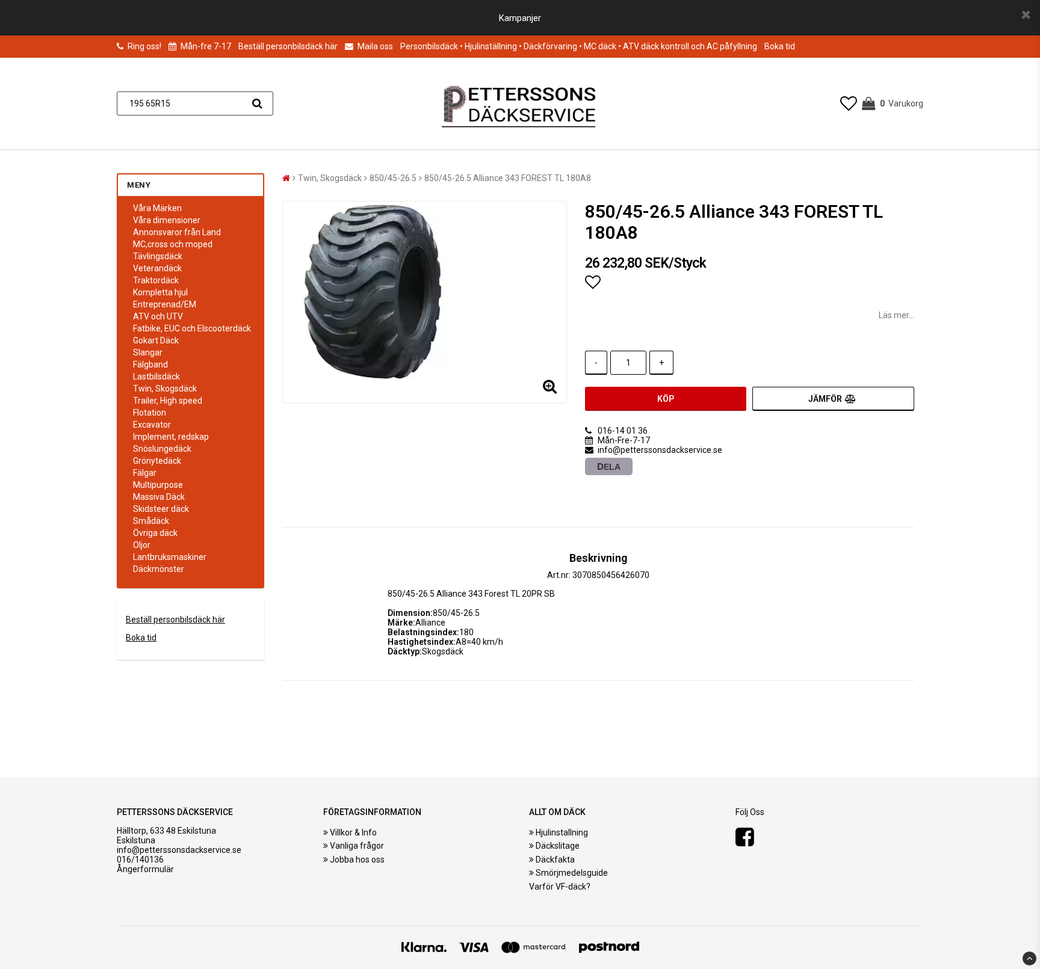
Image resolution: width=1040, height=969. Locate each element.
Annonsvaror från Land (177, 232)
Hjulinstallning (562, 832)
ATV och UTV (158, 316)
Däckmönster (158, 569)
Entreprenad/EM (164, 304)
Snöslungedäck (162, 449)
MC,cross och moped (172, 244)
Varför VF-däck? (559, 886)
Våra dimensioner (166, 220)
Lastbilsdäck (156, 376)
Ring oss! (144, 46)
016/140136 (140, 859)
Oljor (141, 545)
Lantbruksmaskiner (169, 557)
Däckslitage (558, 846)
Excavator (152, 424)
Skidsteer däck (161, 509)
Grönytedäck (157, 461)
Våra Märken (157, 208)
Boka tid (779, 46)
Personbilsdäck (429, 46)
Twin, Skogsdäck (165, 388)
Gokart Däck (156, 340)
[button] (848, 104)
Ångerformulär (145, 869)
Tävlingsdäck (157, 256)
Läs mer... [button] (896, 315)
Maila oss (374, 46)
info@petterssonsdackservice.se (179, 850)
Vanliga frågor (357, 846)
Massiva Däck (159, 497)
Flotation (149, 412)
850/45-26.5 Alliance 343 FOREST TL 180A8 (507, 178)
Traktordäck (156, 280)
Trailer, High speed (167, 400)
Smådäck (151, 521)
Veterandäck (157, 268)
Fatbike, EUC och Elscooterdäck (192, 328)
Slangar (147, 352)
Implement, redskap (171, 436)
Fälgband (150, 364)
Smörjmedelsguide (572, 873)
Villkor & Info (353, 832)
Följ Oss (749, 812)
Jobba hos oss (357, 859)
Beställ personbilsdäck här (288, 46)
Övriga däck (155, 533)
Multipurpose (158, 485)
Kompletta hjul (160, 292)
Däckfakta (555, 859)
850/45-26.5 (393, 178)
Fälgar (144, 473)
